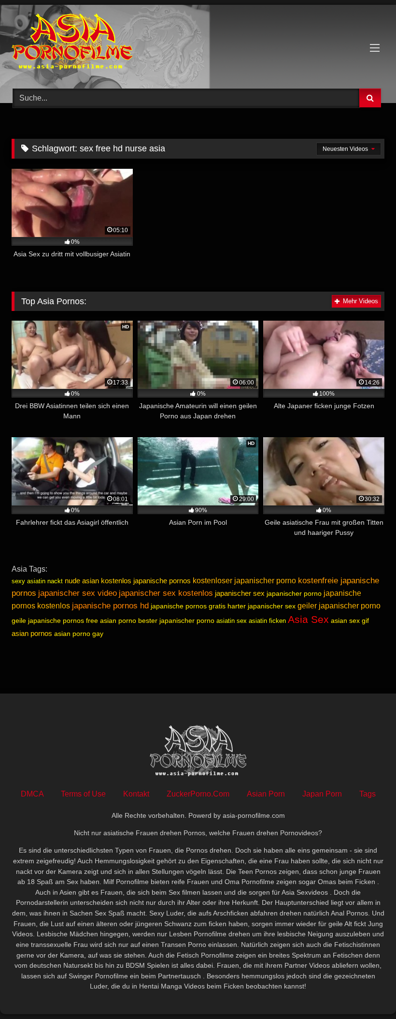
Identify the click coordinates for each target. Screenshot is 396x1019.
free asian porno (111, 620)
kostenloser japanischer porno (244, 580)
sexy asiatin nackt (37, 581)
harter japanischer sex (261, 606)
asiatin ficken (267, 620)
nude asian (82, 580)
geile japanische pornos (48, 620)
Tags (367, 794)
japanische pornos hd (110, 605)
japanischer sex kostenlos (166, 593)
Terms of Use (83, 794)
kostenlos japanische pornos (146, 580)
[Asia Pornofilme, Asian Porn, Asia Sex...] (198, 43)
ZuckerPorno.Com (198, 794)
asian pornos (32, 633)
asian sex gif (350, 620)
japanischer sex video (77, 593)
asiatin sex (231, 620)
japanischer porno (294, 593)
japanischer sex (240, 593)
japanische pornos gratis (188, 606)
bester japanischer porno (176, 620)
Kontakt (136, 794)
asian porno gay (78, 633)
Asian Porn (266, 794)
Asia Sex (308, 619)
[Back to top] (366, 990)
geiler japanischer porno (339, 606)
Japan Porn (322, 794)
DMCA (32, 794)
